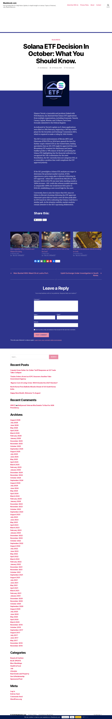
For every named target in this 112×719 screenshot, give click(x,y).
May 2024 (14, 491)
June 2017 (14, 638)
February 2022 (15, 562)
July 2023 (14, 517)
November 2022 (16, 538)
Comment (37, 299)
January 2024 (15, 501)
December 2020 (16, 598)
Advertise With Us (72, 5)
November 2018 (16, 625)
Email (59, 314)
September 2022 (16, 543)
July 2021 (14, 580)
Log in (12, 691)
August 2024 (15, 483)
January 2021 (15, 596)
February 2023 (15, 530)
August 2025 (15, 452)
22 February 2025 (57, 68)
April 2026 (14, 431)
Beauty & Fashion (16, 658)
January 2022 (15, 564)
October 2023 (15, 509)
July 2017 (14, 635)
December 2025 (16, 441)
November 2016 (16, 646)
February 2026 (16, 436)
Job (11, 668)
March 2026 (14, 433)
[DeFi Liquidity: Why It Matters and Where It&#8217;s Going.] (24, 240)
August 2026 (15, 420)
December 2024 (16, 473)
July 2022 (14, 549)
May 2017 (14, 640)
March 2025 (14, 465)
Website (36, 322)
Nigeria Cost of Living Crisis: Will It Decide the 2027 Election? (34, 383)
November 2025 (16, 444)
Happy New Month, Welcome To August (25, 393)
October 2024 (15, 478)
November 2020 (16, 601)
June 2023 (14, 520)
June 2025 (14, 457)
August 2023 (15, 514)
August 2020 (15, 609)
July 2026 (14, 423)
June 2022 (14, 551)
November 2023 (16, 507)
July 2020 (14, 612)
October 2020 (15, 604)
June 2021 (14, 583)
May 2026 (14, 428)
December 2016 (16, 643)
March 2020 (14, 622)
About (92, 5)
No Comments (70, 68)
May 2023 (14, 522)
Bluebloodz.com (9, 3)
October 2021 (15, 572)
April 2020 (14, 619)
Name (36, 314)
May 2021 (14, 585)
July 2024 (14, 486)
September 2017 (16, 630)
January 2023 (15, 533)
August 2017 (15, 633)
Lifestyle (13, 671)
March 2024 (14, 496)
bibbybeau (44, 68)
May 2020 (14, 617)
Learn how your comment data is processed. (48, 340)
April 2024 (14, 493)
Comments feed (16, 697)
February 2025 (15, 467)
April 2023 (14, 525)
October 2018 (15, 627)
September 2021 (16, 575)
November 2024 (16, 475)
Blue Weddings (16, 663)
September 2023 (16, 512)
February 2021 (15, 593)
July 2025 (14, 454)
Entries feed (15, 694)
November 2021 (16, 570)
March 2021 (14, 591)
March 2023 (14, 528)
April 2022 (14, 556)
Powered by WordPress (46, 715)
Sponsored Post (16, 679)
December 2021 (16, 567)
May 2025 (14, 459)
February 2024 (16, 499)
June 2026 (14, 425)
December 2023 (16, 504)
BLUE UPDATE (56, 39)
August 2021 (15, 577)
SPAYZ (12, 405)
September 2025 (16, 449)
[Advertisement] (56, 21)
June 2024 (14, 488)
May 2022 (14, 554)
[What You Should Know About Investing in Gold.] (87, 240)
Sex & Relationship (17, 676)
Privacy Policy (84, 5)
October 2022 (15, 541)
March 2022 (14, 559)
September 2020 (16, 606)
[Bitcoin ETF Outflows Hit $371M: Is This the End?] (56, 240)
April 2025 (14, 462)
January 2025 (15, 470)
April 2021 (14, 588)
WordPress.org (16, 699)
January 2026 (15, 438)
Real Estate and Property (19, 674)
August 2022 (15, 546)
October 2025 (15, 446)
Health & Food (15, 666)
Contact (98, 5)
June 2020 (14, 614)
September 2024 (16, 480)
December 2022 (16, 535)
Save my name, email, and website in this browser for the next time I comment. (55, 329)
